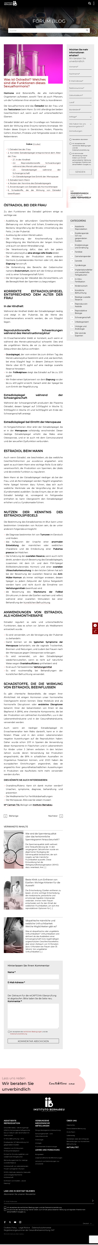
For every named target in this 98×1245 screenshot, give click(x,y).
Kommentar (15, 1001)
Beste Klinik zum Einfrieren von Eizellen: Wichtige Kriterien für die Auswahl (42, 882)
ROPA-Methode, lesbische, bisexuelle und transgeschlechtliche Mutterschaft (17, 1174)
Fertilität (78, 252)
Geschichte (71, 1125)
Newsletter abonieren (80, 139)
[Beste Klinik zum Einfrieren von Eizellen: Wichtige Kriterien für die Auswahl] (13, 893)
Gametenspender (83, 256)
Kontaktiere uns (62, 1084)
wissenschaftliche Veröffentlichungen (48, 1158)
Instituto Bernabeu (10, 3)
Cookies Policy (10, 1228)
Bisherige (13, 816)
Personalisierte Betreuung (76, 1128)
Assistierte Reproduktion (12, 1121)
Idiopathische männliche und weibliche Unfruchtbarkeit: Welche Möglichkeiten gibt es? (41, 923)
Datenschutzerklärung (18, 1034)
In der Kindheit (21, 159)
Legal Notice (24, 1228)
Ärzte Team (71, 1132)
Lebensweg (71, 1135)
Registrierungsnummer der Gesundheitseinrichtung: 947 (29, 1230)
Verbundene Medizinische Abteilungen (42, 1123)
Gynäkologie (80, 265)
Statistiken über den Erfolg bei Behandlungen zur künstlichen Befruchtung (78, 1141)
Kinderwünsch (81, 286)
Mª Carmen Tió (11, 805)
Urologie (38, 1143)
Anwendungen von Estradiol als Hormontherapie (33, 187)
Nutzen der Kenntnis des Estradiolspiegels (29, 183)
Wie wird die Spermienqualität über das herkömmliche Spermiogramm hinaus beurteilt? (42, 836)
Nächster (53, 816)
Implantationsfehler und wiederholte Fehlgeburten (83, 272)
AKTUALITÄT (73, 1147)
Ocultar (36, 144)
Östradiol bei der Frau (19, 149)
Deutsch (86, 1223)
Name (11, 972)
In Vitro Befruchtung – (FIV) (14, 1139)
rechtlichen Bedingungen (32, 1032)
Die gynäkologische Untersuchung (48, 1130)
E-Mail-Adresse (16, 982)
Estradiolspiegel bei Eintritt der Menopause (35, 176)
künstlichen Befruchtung (37, 602)
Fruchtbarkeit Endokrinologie (46, 1146)
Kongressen (39, 1154)
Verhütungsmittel (43, 667)
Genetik (78, 261)
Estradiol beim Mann (19, 180)
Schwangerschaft (82, 317)
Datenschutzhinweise (41, 1228)
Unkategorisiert (82, 322)
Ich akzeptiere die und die (29, 1033)
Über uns (72, 1120)
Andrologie (39, 1140)
